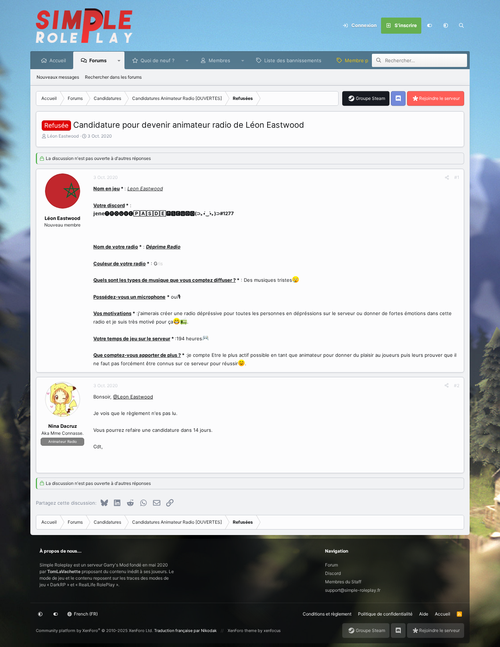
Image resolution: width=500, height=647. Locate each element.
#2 (456, 385)
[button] (445, 26)
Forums (98, 60)
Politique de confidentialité (385, 614)
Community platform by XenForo (94, 630)
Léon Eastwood (63, 136)
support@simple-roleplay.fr (352, 590)
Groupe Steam (370, 98)
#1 (456, 177)
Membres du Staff (343, 581)
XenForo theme (242, 630)
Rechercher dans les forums (113, 77)
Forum (331, 565)
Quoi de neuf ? (158, 60)
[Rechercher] (462, 26)
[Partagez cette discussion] (447, 177)
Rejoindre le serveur (439, 98)
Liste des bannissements (292, 60)
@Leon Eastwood (133, 397)
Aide (423, 614)
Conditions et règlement (327, 614)
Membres (219, 60)
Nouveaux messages (58, 77)
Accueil (57, 60)
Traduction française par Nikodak (185, 630)
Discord (333, 573)
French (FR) (85, 614)
